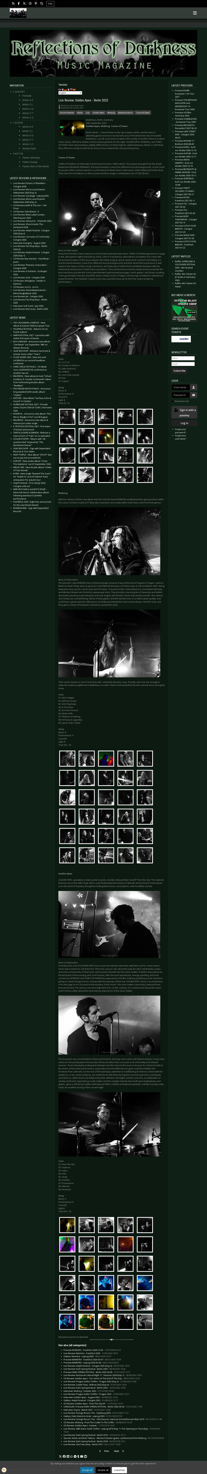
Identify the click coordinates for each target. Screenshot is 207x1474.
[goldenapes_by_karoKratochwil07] (87, 1245)
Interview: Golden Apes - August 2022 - (91, 1397)
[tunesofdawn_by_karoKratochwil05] (146, 417)
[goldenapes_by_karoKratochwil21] (68, 1303)
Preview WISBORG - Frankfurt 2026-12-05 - (92, 1350)
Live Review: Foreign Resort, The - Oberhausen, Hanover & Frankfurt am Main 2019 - (113, 1419)
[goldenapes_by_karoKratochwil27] (87, 1322)
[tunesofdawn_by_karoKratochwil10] (146, 436)
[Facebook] (19, 3)
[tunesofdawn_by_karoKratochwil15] (146, 456)
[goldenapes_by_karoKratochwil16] (68, 1283)
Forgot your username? (180, 437)
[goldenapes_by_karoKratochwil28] (107, 1322)
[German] (65, 89)
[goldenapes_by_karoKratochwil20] (146, 1283)
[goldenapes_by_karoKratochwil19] (126, 1283)
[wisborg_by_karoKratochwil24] (126, 836)
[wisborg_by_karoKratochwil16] (68, 817)
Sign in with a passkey (187, 412)
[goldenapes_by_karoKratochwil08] (107, 1245)
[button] (60, 1456)
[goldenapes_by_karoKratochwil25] (146, 1303)
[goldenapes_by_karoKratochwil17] (87, 1283)
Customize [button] (119, 1470)
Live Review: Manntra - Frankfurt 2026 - (91, 1353)
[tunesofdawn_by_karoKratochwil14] (126, 456)
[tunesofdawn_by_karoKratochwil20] (146, 475)
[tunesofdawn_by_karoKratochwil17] (87, 475)
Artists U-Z (27, 117)
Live (87, 112)
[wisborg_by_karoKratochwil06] (68, 778)
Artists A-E (27, 100)
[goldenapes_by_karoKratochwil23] (107, 1303)
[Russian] (71, 89)
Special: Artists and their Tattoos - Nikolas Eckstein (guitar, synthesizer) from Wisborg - (114, 1438)
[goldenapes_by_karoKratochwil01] (68, 1225)
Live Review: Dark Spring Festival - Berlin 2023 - (94, 1387)
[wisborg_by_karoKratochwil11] (68, 797)
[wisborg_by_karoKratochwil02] (87, 759)
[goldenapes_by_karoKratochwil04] (126, 1225)
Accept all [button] (87, 1470)
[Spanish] (74, 89)
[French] (62, 89)
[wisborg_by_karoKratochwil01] (68, 759)
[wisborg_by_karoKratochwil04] (126, 759)
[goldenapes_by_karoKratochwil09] (126, 1245)
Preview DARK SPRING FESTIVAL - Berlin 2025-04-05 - (97, 1372)
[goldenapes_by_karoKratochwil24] (126, 1303)
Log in (184, 423)
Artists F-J (27, 104)
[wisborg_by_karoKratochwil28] (107, 855)
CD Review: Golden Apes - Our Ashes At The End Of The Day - (102, 1378)
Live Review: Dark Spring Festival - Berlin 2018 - (94, 1441)
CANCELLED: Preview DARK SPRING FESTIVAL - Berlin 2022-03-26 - (103, 1406)
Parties (18, 153)
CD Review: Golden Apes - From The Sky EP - (93, 1403)
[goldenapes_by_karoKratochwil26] (68, 1322)
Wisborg (111, 112)
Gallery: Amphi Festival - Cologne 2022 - (91, 1400)
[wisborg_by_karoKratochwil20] (146, 817)
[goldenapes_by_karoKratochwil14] (126, 1264)
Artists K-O (28, 108)
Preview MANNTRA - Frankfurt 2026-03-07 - (92, 1359)
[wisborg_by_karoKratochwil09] (126, 778)
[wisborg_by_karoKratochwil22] (87, 836)
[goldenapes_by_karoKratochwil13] (107, 1264)
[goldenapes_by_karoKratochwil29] (126, 1322)
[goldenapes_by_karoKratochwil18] (107, 1283)
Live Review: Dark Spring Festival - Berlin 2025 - (94, 1368)
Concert (19, 91)
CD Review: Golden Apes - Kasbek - (89, 1425)
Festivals (26, 95)
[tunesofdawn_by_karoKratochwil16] (68, 475)
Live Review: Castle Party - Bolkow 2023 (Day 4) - (95, 1384)
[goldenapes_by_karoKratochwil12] (87, 1264)
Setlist (79, 112)
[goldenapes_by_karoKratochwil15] (146, 1264)
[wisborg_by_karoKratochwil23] (107, 836)
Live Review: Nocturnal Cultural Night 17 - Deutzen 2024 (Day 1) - (103, 1375)
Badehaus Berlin (125, 112)
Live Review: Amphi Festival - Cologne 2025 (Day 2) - (97, 1365)
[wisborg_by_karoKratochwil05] (146, 759)
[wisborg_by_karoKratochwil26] (68, 855)
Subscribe (179, 370)
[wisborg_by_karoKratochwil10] (146, 778)
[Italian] (68, 89)
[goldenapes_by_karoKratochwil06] (68, 1245)
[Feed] (13, 3)
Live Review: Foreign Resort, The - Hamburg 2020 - (96, 1412)
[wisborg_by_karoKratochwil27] (87, 855)
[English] (59, 89)
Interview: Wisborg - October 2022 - (89, 1391)
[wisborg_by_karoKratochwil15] (146, 797)
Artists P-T (27, 113)
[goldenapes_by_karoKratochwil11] (68, 1264)
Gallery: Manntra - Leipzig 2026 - (87, 1356)
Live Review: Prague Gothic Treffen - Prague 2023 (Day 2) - (100, 1381)
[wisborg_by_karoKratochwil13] (107, 797)
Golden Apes (98, 112)
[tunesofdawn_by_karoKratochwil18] (107, 475)
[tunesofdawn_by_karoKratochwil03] (107, 417)
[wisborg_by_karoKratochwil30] (146, 855)
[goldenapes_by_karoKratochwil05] (146, 1225)
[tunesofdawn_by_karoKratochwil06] (68, 436)
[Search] (41, 3)
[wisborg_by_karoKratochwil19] (126, 817)
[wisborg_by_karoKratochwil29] (126, 855)
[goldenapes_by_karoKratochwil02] (87, 1225)
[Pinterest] (36, 3)
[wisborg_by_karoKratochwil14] (126, 797)
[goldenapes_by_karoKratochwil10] (146, 1245)
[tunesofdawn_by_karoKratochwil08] (107, 436)
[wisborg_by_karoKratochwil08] (107, 778)
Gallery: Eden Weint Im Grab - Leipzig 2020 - (93, 1416)
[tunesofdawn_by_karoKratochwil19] (126, 475)
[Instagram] (30, 3)
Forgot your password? (180, 431)
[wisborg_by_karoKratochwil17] (87, 817)
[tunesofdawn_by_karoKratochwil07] (87, 436)
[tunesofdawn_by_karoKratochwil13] (107, 456)
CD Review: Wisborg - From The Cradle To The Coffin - (98, 1422)
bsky (50, 3)
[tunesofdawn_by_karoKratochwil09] (126, 436)
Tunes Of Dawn (143, 112)
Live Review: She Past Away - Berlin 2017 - (92, 1444)
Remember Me (182, 401)
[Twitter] (24, 3)
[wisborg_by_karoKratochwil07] (87, 778)
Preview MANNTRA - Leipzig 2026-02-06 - (91, 1362)
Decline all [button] (103, 1470)
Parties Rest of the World (35, 166)
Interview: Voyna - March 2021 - (87, 1409)
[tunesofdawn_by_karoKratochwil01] (68, 417)
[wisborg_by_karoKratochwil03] (107, 759)
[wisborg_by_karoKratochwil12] (87, 797)
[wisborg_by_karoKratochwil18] (107, 817)
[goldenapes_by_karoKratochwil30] (146, 1322)
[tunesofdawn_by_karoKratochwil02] (87, 417)
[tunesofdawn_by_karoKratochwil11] (68, 456)
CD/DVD (18, 122)
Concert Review (67, 112)
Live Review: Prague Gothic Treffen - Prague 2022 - (96, 1394)
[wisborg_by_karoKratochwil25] (146, 836)
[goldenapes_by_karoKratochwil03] (107, 1225)
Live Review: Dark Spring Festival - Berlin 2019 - (94, 1435)
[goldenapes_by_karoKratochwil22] (87, 1303)
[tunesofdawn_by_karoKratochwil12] (87, 456)
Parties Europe (30, 161)
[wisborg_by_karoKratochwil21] (68, 836)
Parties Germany (31, 157)
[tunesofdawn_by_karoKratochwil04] (126, 417)
